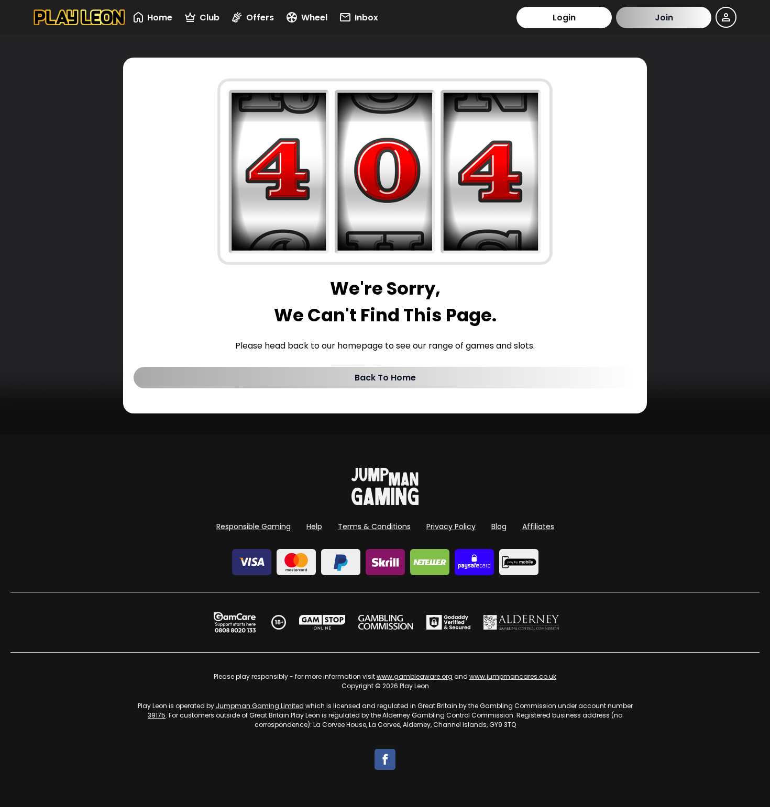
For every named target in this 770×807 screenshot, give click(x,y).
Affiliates (538, 526)
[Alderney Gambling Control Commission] (521, 622)
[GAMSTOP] (322, 622)
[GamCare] (234, 622)
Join (664, 18)
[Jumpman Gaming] (385, 502)
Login (564, 18)
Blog (499, 526)
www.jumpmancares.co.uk (512, 676)
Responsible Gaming (253, 526)
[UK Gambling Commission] (385, 622)
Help (314, 526)
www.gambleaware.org (415, 676)
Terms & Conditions (374, 526)
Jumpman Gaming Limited (260, 705)
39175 (157, 715)
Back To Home (385, 378)
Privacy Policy (451, 526)
